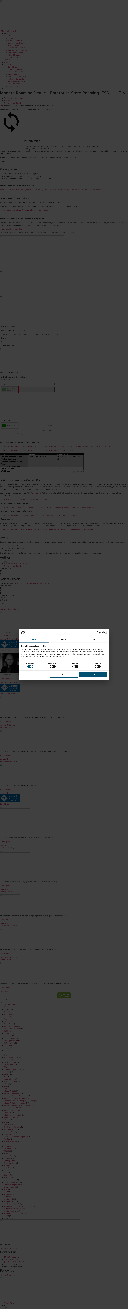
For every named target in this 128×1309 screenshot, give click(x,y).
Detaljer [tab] (64, 639)
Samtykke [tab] (34, 639)
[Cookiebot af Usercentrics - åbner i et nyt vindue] (98, 632)
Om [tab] (94, 639)
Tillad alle (92, 675)
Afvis (64, 675)
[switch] (53, 666)
